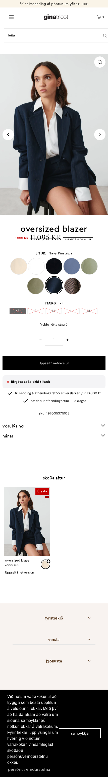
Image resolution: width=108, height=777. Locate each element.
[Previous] (8, 134)
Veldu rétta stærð (54, 325)
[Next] (99, 134)
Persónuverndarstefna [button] (29, 769)
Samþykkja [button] (79, 733)
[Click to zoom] (99, 62)
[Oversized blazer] (27, 521)
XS (18, 311)
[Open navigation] (22, 16)
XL (89, 311)
